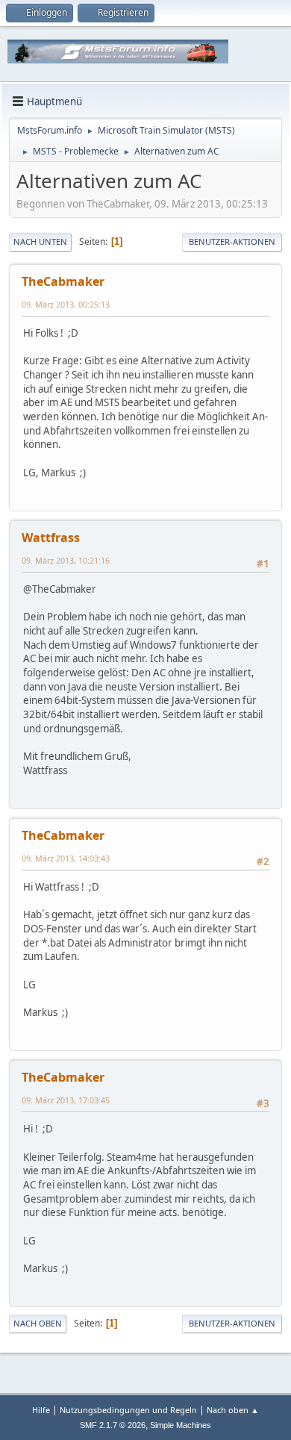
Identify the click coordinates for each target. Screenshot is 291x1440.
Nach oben (37, 1323)
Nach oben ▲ (233, 1409)
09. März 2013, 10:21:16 (66, 560)
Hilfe (41, 1409)
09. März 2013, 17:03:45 (66, 1100)
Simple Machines (180, 1425)
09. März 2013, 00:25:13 (66, 304)
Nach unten (40, 241)
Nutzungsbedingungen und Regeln (128, 1409)
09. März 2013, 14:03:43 (66, 858)
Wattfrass (51, 537)
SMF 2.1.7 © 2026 (113, 1425)
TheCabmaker (63, 281)
